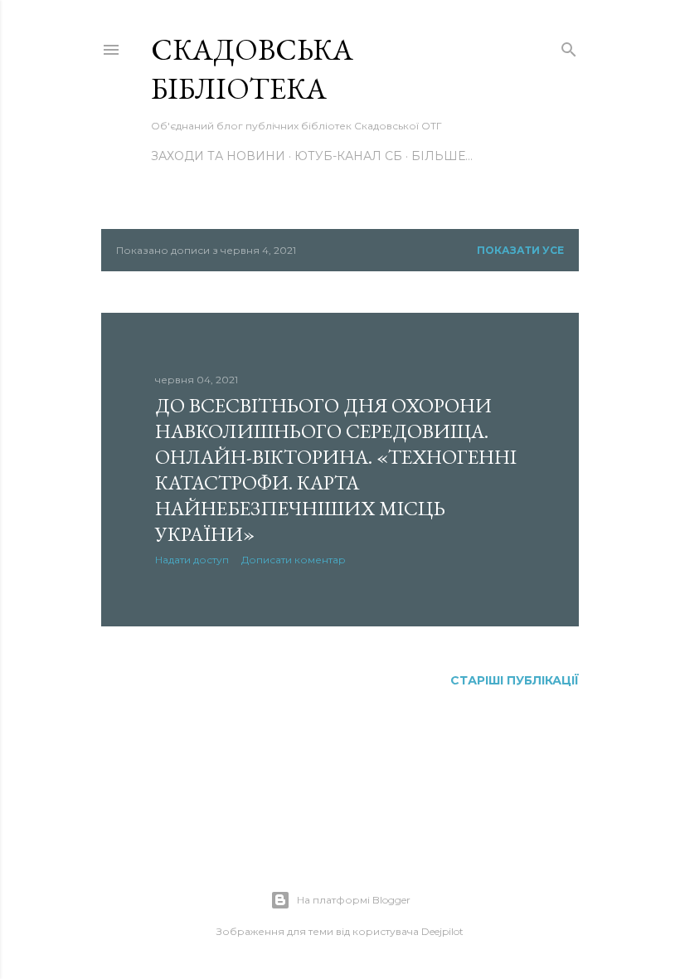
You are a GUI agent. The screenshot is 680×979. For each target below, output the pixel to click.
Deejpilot (442, 931)
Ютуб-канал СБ (348, 156)
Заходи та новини (218, 156)
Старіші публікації (514, 680)
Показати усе (520, 250)
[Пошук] (569, 46)
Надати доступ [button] (192, 559)
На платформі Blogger (353, 900)
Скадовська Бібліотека (252, 69)
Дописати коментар (293, 559)
